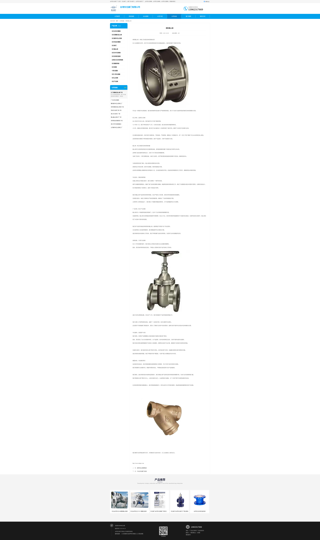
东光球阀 (114, 67)
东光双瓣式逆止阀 (117, 34)
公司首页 (117, 16)
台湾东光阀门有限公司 (120, 531)
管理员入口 (135, 533)
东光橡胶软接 (115, 63)
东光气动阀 (115, 81)
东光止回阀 (115, 78)
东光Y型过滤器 (116, 74)
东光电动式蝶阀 (116, 42)
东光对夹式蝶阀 (116, 31)
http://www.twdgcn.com (138, 463)
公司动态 (174, 16)
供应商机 (131, 16)
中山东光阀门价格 (142, 471)
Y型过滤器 (115, 70)
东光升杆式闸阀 (116, 52)
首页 (117, 21)
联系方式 (202, 16)
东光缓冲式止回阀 (117, 38)
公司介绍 (160, 16)
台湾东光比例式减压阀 (179, 511)
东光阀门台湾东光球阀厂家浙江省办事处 (140, 511)
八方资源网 (124, 533)
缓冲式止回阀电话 (142, 468)
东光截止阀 (115, 49)
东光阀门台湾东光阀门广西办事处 (159, 511)
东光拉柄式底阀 (116, 56)
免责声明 (129, 533)
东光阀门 (114, 45)
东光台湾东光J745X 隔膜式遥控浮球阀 (120, 511)
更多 (125, 87)
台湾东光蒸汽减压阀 (199, 511)
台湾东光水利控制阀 (117, 60)
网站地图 (140, 533)
